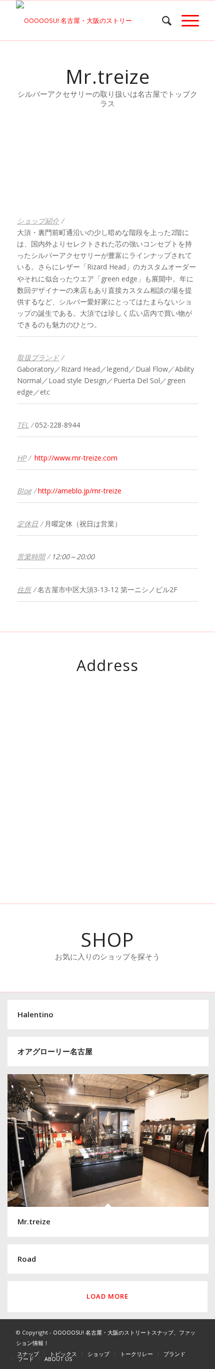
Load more (107, 1296)
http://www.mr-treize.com (76, 457)
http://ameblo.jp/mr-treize (80, 490)
